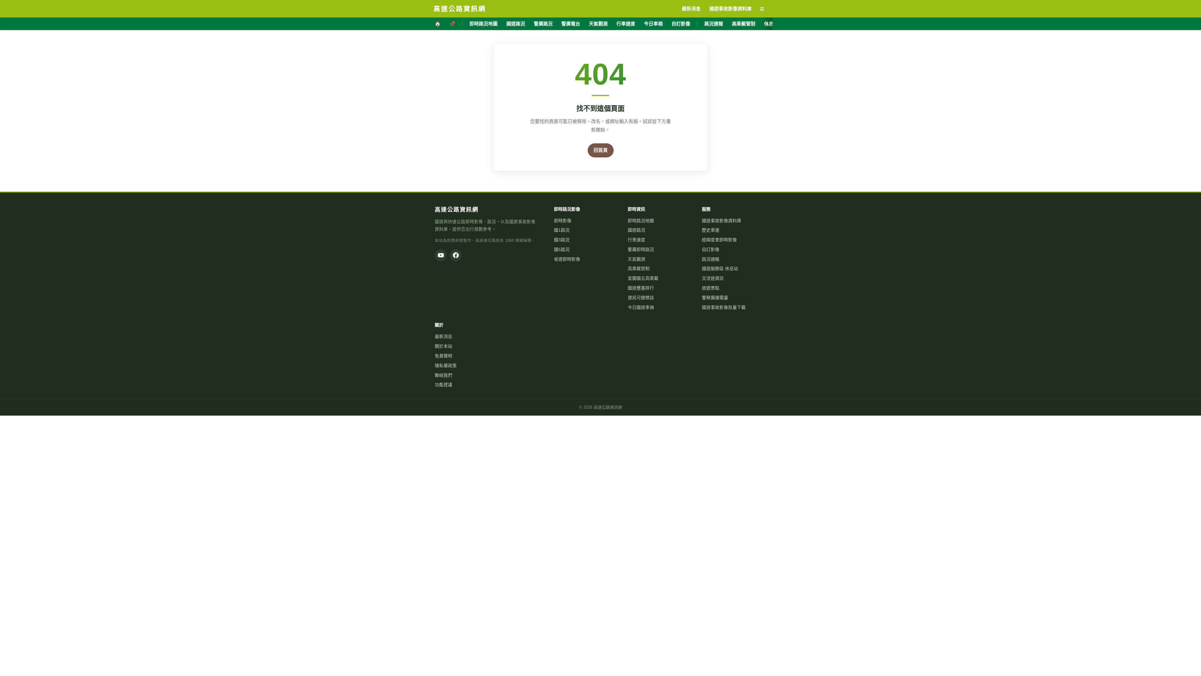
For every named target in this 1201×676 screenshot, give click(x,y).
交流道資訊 (713, 278)
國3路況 (562, 239)
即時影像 (562, 220)
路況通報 (713, 23)
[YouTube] (441, 255)
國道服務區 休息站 (720, 268)
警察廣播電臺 (715, 297)
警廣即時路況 (641, 249)
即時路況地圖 (483, 23)
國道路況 (515, 23)
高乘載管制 (743, 23)
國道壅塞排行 (641, 287)
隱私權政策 (446, 365)
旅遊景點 (710, 287)
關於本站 (443, 346)
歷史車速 (710, 230)
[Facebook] (456, 255)
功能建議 (443, 384)
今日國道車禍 (641, 307)
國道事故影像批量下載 (724, 307)
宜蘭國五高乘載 (643, 278)
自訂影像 (680, 23)
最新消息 (443, 336)
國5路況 (562, 249)
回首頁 (601, 150)
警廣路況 (543, 23)
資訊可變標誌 (641, 297)
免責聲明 (443, 355)
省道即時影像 (567, 259)
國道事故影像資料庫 (721, 220)
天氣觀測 (598, 23)
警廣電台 (570, 23)
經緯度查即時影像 (719, 239)
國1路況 (562, 230)
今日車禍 (653, 23)
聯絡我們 (443, 375)
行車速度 (625, 23)
